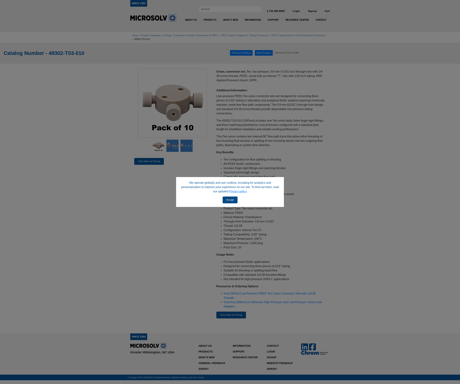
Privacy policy (238, 191)
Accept (230, 199)
